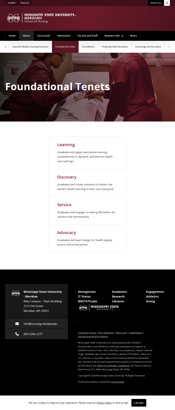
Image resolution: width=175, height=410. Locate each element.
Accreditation (88, 46)
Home (12, 36)
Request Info (112, 36)
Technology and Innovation (148, 46)
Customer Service (87, 332)
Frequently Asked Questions (115, 46)
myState (13, 2)
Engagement (155, 292)
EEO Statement (106, 332)
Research (118, 296)
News (133, 36)
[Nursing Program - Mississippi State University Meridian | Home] (41, 18)
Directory (26, 2)
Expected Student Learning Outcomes (30, 46)
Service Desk (117, 381)
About (28, 36)
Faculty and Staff (88, 36)
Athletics (152, 296)
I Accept (139, 402)
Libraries (118, 301)
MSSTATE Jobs (87, 301)
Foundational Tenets (67, 46)
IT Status (84, 296)
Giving (150, 301)
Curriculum (43, 36)
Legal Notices (135, 332)
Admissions (64, 36)
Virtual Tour (155, 2)
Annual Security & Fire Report (93, 336)
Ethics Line (121, 332)
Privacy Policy (104, 402)
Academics (119, 292)
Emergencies (87, 292)
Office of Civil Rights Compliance (113, 365)
